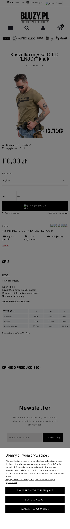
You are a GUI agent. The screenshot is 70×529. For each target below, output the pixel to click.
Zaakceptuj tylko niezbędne (35, 490)
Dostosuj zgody (35, 499)
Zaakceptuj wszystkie (35, 508)
